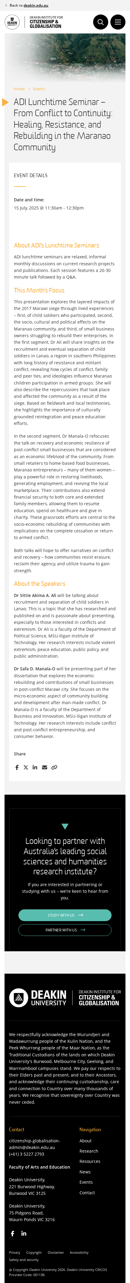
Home (19, 88)
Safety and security (24, 1259)
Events (39, 88)
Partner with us (61, 930)
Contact (87, 1192)
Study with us (61, 916)
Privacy (14, 1252)
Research (89, 1151)
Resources (90, 1161)
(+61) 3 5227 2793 (26, 1154)
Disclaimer (56, 1252)
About (86, 1141)
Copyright (34, 1252)
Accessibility (79, 1252)
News (85, 1172)
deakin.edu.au (36, 5)
